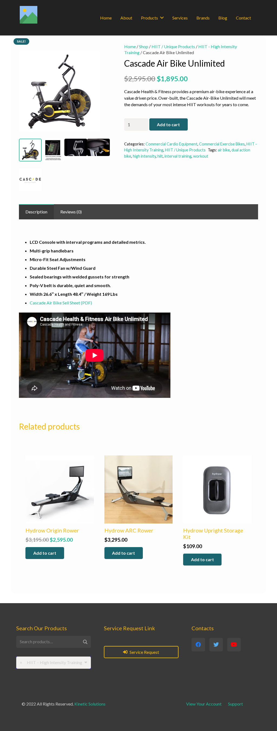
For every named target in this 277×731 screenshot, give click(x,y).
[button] (101, 52)
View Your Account (204, 703)
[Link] (28, 15)
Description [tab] (36, 211)
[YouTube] (234, 644)
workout (200, 156)
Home (130, 46)
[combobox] (53, 663)
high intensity (144, 156)
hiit (160, 156)
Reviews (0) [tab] (71, 211)
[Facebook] (198, 644)
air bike (224, 150)
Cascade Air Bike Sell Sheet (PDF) (61, 302)
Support (235, 703)
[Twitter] (216, 644)
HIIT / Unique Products (173, 46)
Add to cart (168, 124)
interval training (178, 156)
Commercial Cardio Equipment (171, 144)
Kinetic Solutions (89, 703)
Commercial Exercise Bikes (222, 144)
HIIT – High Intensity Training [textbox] (51, 662)
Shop (143, 46)
